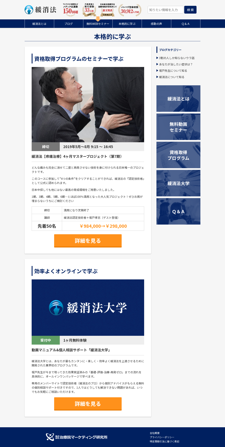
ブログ (68, 24)
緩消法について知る (171, 77)
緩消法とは (39, 24)
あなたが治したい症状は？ (176, 64)
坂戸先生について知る (173, 70)
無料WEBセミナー (97, 24)
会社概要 (155, 433)
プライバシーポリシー (162, 437)
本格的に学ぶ (127, 24)
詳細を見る (88, 240)
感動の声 (156, 24)
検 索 (190, 9)
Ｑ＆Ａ (185, 24)
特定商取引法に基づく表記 (164, 441)
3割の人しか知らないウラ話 (176, 58)
